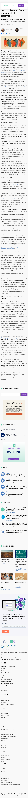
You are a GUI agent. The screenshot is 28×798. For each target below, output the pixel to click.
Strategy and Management (7, 683)
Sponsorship (3, 747)
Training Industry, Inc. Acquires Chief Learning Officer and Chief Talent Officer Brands (16, 509)
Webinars (3, 740)
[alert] (14, 430)
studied (5, 87)
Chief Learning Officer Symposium (8, 736)
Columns (3, 668)
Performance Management (7, 679)
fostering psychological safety (9, 338)
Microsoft (15, 184)
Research (3, 717)
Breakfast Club (4, 738)
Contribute (3, 702)
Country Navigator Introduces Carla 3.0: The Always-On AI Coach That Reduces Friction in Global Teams (16, 517)
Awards (2, 698)
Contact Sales (4, 774)
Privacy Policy (4, 787)
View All (3, 439)
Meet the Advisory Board (6, 782)
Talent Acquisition (5, 688)
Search (24, 394)
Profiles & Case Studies (6, 681)
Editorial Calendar (5, 709)
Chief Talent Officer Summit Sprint (8, 730)
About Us (3, 771)
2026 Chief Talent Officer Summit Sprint (16, 435)
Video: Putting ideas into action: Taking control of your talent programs (16, 487)
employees (4, 199)
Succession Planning (5, 686)
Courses (2, 706)
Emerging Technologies (6, 675)
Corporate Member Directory (7, 704)
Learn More (18, 659)
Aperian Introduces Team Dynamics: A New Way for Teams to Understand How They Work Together (16, 524)
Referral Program (5, 715)
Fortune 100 (22, 87)
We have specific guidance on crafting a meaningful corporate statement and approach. (12, 246)
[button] (26, 5)
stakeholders (12, 199)
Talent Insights (4, 690)
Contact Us (3, 776)
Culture (2, 670)
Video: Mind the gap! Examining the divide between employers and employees (15, 494)
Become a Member (5, 700)
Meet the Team (4, 780)
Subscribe (3, 722)
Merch (2, 761)
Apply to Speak (4, 745)
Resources (3, 719)
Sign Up (21, 5)
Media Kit (3, 711)
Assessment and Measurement (8, 666)
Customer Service (5, 778)
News (2, 677)
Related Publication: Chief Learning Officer (10, 784)
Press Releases (4, 713)
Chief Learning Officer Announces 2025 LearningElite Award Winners (16, 531)
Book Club (3, 757)
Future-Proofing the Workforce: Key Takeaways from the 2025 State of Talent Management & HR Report (21, 563)
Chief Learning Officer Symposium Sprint (10, 732)
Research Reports (5, 763)
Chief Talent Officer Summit (7, 734)
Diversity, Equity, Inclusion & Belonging (9, 673)
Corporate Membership (6, 759)
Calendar (3, 743)
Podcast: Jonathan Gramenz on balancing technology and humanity (15, 475)
